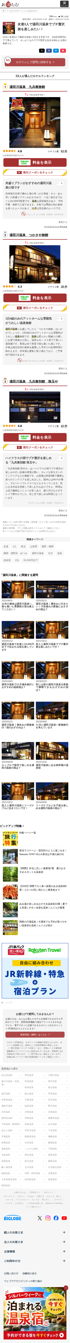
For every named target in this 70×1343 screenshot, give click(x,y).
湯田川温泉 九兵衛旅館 (27, 87)
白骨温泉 (5, 1112)
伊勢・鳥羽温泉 (32, 1173)
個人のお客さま (13, 1232)
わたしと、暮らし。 (55, 1196)
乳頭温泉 (29, 1081)
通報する (62, 222)
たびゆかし (19, 1203)
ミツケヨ (8, 1203)
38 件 (64, 286)
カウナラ (58, 1200)
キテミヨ (9, 1200)
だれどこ (21, 1196)
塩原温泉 (29, 1106)
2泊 (17, 560)
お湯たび (40, 1196)
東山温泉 (52, 1087)
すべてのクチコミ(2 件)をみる (55, 515)
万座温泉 (29, 1099)
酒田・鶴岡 (48, 546)
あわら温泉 (6, 1130)
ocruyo (31, 1196)
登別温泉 (29, 1075)
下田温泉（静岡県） (11, 1124)
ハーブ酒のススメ (33, 1207)
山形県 (33, 546)
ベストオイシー (22, 1200)
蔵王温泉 (5, 1093)
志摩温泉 (52, 1173)
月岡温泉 (29, 1112)
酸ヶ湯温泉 (6, 1167)
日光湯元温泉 (54, 1167)
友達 (6, 546)
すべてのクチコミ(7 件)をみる (55, 227)
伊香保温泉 (6, 1099)
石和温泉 (52, 1112)
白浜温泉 (29, 1142)
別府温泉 (5, 1161)
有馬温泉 (5, 1142)
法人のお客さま (13, 1242)
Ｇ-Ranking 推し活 (35, 1203)
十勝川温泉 (53, 1075)
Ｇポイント (48, 1192)
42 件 (64, 426)
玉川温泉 (29, 1167)
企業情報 (9, 1251)
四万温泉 (52, 1099)
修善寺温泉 (53, 1118)
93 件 (64, 151)
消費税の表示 (29, 1273)
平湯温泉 (5, 1136)
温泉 (59, 553)
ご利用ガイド (34, 1192)
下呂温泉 (52, 1130)
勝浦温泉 (52, 1142)
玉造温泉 (5, 1155)
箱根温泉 (5, 1173)
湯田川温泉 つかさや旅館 (29, 235)
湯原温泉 (52, 1155)
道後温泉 (5, 1148)
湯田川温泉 (38, 553)
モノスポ (35, 1200)
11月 (50, 553)
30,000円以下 (30, 560)
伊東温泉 (29, 1118)
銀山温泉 (29, 1093)
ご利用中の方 (12, 1261)
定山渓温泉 (6, 1075)
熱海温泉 (52, 1179)
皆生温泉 (29, 1155)
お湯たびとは (19, 1192)
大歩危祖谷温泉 (9, 1179)
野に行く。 (46, 1200)
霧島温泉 (52, 1161)
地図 (28, 155)
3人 (14, 546)
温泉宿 (7, 560)
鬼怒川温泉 (6, 1106)
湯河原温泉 (6, 1118)
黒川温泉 (29, 1161)
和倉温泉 (29, 1124)
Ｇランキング (9, 1196)
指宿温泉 (5, 1185)
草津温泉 (52, 1093)
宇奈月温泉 (30, 1130)
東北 (23, 546)
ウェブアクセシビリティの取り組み (23, 1281)
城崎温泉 (52, 1136)
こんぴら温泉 (31, 1148)
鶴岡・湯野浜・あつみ (15, 553)
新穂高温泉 (30, 1136)
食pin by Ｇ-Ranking (54, 1203)
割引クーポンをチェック (38, 172)
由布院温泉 (30, 1179)
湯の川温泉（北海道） (10, 1083)
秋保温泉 (29, 1087)
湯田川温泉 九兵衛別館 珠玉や (34, 381)
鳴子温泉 (52, 1081)
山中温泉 (52, 1124)
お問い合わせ (11, 1273)
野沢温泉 (52, 1106)
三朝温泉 (52, 1148)
